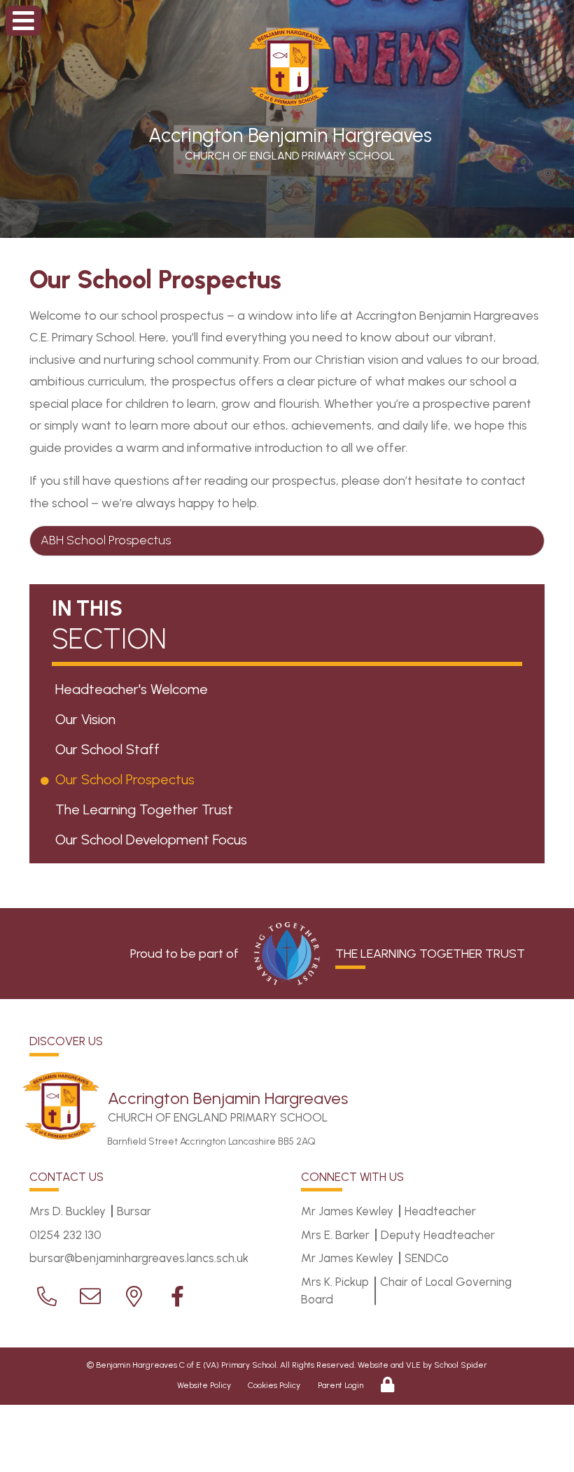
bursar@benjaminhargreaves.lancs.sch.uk (138, 1258)
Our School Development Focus (153, 839)
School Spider (460, 1365)
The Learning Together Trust (146, 809)
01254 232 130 (65, 1235)
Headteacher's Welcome (134, 689)
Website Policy (204, 1385)
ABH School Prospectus (106, 540)
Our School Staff (110, 749)
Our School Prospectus (127, 779)
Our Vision (87, 719)
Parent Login (340, 1385)
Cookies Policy (274, 1385)
